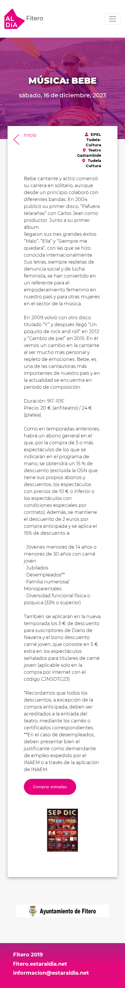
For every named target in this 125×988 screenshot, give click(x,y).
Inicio (30, 135)
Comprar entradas (50, 786)
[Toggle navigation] (112, 19)
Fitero (34, 18)
